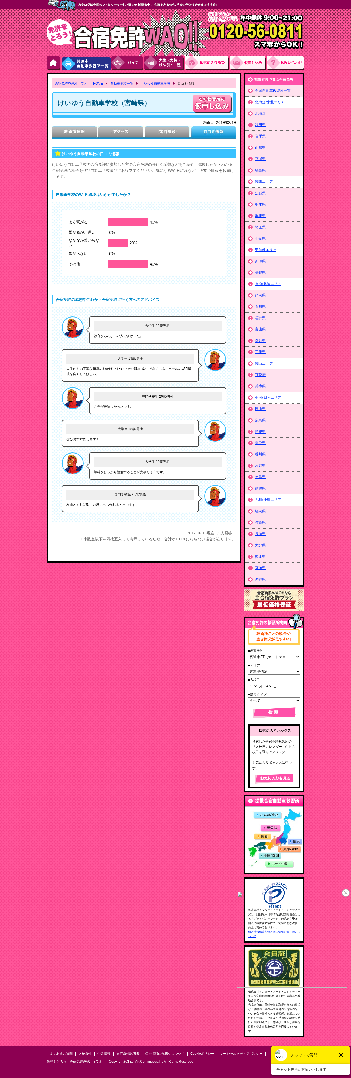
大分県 (260, 545)
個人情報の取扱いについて (165, 1054)
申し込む (212, 104)
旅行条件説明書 (127, 1054)
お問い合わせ (285, 63)
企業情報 (104, 1054)
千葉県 (260, 238)
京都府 (260, 375)
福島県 (260, 170)
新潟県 (260, 261)
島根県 (260, 432)
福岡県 (260, 511)
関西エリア (264, 363)
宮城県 (260, 159)
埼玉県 (260, 227)
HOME (54, 63)
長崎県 (260, 534)
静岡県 (260, 295)
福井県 (260, 318)
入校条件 (85, 1054)
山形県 (260, 148)
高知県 (260, 466)
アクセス (120, 132)
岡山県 (260, 409)
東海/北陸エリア (268, 284)
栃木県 (260, 204)
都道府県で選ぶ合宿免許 (273, 80)
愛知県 (260, 341)
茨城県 (260, 193)
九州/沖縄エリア (268, 500)
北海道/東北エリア (270, 102)
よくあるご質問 (61, 1054)
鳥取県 (260, 443)
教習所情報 (74, 132)
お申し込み (248, 63)
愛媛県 (260, 488)
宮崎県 (260, 568)
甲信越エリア (265, 250)
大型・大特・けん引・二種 (164, 63)
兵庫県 (260, 386)
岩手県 (260, 136)
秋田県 (260, 125)
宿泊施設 (167, 132)
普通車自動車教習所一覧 (86, 63)
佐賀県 (260, 522)
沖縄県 (260, 579)
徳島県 (260, 477)
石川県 (260, 306)
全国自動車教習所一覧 (273, 91)
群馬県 (260, 216)
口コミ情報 (213, 132)
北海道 (260, 113)
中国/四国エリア (268, 397)
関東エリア (264, 181)
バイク (127, 63)
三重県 (260, 352)
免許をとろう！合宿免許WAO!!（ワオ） (76, 1061)
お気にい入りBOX (207, 63)
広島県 (260, 420)
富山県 (260, 329)
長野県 (260, 272)
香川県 (260, 454)
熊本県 (260, 557)
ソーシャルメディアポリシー (241, 1054)
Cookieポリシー (202, 1054)
